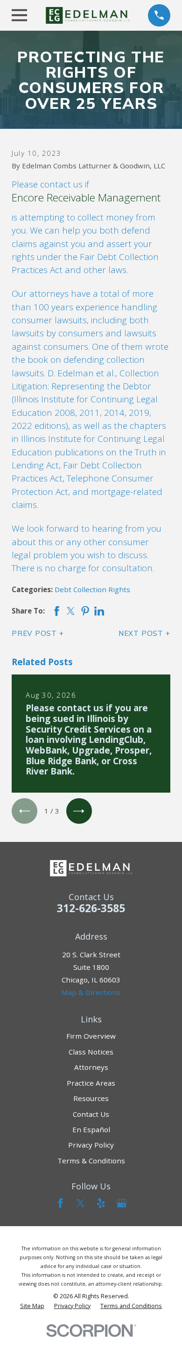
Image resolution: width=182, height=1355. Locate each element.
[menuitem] (32, 1306)
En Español (91, 1129)
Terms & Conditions (91, 1160)
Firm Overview (91, 1036)
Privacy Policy (91, 1144)
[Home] (88, 15)
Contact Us (91, 1114)
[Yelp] (101, 1203)
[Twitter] (80, 1203)
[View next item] (79, 811)
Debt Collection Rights (92, 589)
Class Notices (91, 1051)
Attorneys (91, 1067)
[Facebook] (60, 1203)
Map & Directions (91, 992)
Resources (91, 1098)
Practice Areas (91, 1083)
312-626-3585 (91, 908)
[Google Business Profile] (121, 1203)
